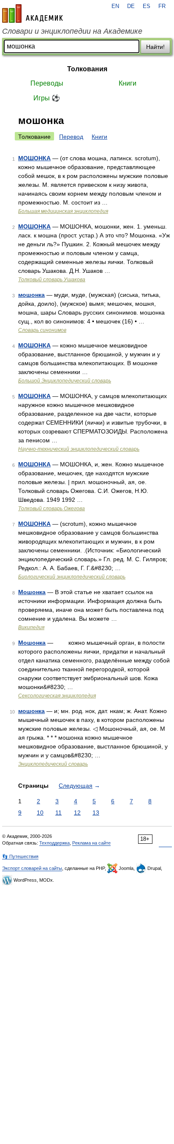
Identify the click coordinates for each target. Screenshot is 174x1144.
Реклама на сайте (91, 842)
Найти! (155, 46)
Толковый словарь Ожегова (51, 508)
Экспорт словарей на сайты (32, 868)
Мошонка (32, 592)
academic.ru (32, 13)
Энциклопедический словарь (53, 764)
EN (115, 6)
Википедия (31, 627)
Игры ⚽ (46, 98)
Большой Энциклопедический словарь (64, 381)
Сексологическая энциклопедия (57, 696)
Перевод (71, 136)
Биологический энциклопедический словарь (71, 577)
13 (95, 812)
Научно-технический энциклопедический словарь (78, 449)
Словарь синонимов (42, 330)
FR (162, 6)
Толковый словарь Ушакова (51, 280)
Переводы (46, 83)
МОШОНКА (34, 158)
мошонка (31, 294)
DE (131, 6)
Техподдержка (54, 842)
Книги (127, 83)
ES (146, 6)
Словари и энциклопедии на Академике (72, 31)
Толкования (87, 69)
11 (58, 812)
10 (40, 812)
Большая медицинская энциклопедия (63, 211)
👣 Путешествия (20, 856)
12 (77, 812)
